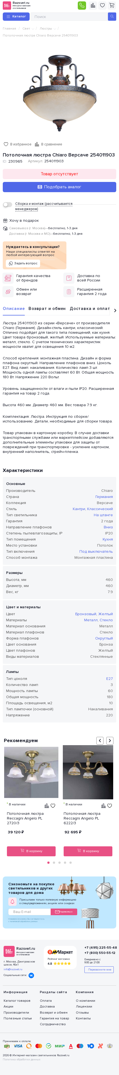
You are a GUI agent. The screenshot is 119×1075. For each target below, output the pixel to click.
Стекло (106, 620)
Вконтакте (31, 975)
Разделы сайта (53, 992)
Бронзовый (85, 614)
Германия (104, 496)
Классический (100, 509)
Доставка (47, 1006)
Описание (14, 308)
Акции (8, 1006)
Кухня (108, 539)
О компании (85, 1001)
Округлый (104, 638)
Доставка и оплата (91, 308)
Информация (16, 992)
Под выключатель (96, 551)
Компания (85, 992)
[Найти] (112, 16)
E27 (109, 678)
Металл (91, 620)
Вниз (108, 527)
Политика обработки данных (21, 1059)
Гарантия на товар (54, 1018)
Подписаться (66, 911)
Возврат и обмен (47, 308)
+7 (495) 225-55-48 (97, 947)
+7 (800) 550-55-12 (97, 953)
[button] (48, 863)
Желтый (105, 614)
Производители (16, 1013)
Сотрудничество (53, 1024)
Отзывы (82, 1013)
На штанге (103, 515)
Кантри (79, 509)
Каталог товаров (17, 1001)
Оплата (46, 1001)
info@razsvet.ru (13, 969)
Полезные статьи (18, 1018)
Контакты (83, 1018)
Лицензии (84, 1006)
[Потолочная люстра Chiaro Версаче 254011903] (59, 91)
